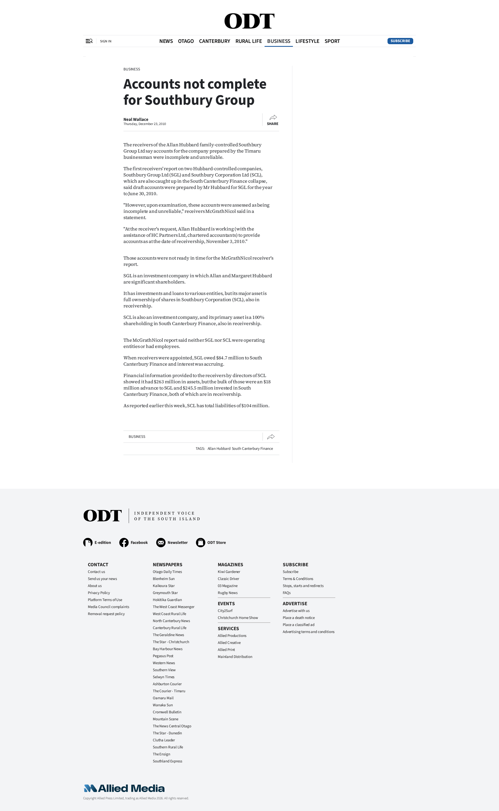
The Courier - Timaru (169, 691)
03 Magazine (227, 586)
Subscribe (400, 41)
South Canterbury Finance (252, 448)
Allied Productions (232, 635)
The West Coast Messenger (173, 607)
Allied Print (226, 649)
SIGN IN (105, 41)
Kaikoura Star (164, 586)
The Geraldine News (168, 635)
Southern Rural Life (168, 747)
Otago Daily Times (167, 572)
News (166, 41)
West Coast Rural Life (169, 614)
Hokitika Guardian (167, 600)
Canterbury (214, 41)
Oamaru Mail (163, 698)
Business (278, 41)
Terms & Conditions (298, 579)
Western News (164, 663)
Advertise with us (296, 611)
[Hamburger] (89, 41)
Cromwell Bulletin (167, 712)
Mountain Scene (165, 719)
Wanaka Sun (163, 705)
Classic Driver (228, 579)
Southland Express (167, 761)
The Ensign (161, 754)
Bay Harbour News (167, 649)
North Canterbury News (171, 621)
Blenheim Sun (164, 579)
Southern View (164, 670)
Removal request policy (106, 614)
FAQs (286, 593)
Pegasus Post (163, 656)
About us (95, 586)
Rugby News (228, 593)
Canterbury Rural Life (169, 628)
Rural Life (248, 41)
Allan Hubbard (219, 448)
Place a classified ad (298, 625)
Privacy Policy (99, 593)
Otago (186, 41)
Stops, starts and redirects (303, 586)
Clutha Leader (164, 740)
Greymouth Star (165, 593)
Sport (332, 41)
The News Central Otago (172, 726)
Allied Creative (229, 642)
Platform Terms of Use (105, 600)
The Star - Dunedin (167, 733)
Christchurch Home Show (238, 618)
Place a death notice (299, 618)
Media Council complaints (108, 607)
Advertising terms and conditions (308, 632)
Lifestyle (307, 41)
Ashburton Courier (167, 684)
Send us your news (102, 579)
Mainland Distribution (235, 657)
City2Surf (225, 611)
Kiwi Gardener (229, 572)
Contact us (96, 572)
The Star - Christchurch (171, 642)
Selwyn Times (163, 677)
